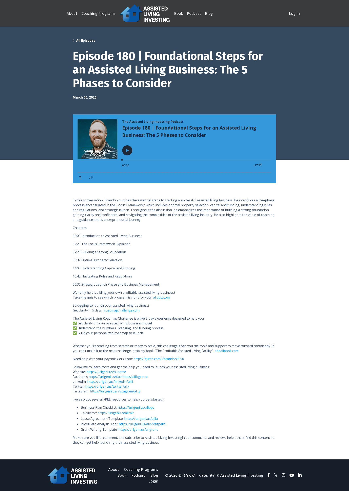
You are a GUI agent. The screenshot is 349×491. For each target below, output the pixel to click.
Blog (209, 13)
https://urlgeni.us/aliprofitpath (142, 424)
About (72, 13)
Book (178, 13)
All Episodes (85, 40)
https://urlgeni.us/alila (141, 418)
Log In (294, 13)
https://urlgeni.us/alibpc (136, 407)
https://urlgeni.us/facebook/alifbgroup (118, 376)
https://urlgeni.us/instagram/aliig (115, 391)
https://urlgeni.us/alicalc (116, 413)
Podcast (194, 13)
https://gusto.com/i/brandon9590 (159, 359)
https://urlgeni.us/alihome (106, 372)
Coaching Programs (98, 13)
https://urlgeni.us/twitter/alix (107, 386)
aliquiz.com (161, 297)
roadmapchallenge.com (121, 310)
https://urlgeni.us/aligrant (138, 429)
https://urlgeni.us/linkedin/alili (110, 381)
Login (153, 481)
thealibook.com (227, 351)
